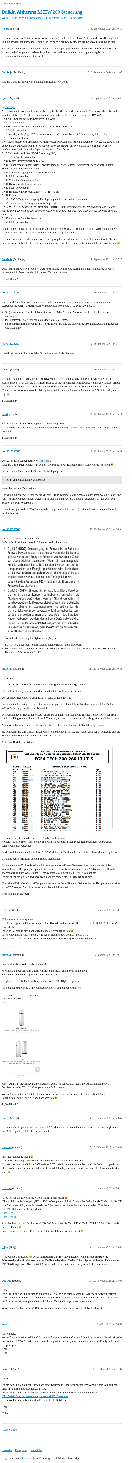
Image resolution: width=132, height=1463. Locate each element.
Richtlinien (36, 1450)
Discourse (26, 1458)
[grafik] (41, 589)
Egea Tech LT (9, 1212)
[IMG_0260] (57, 789)
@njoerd (44, 460)
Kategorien (21, 1450)
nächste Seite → (11, 1429)
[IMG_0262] (21, 1035)
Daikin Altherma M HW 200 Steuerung (42, 12)
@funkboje (9, 107)
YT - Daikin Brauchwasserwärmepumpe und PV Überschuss (35, 1396)
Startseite (7, 1450)
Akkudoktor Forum (12, 3)
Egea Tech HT (10, 1216)
